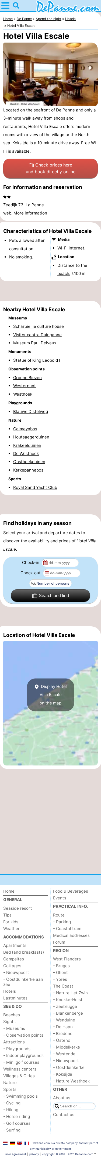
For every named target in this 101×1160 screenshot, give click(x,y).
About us (61, 1097)
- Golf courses (16, 1123)
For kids (10, 921)
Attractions (14, 1041)
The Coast (63, 986)
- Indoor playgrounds (23, 1055)
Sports (9, 1089)
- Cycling (11, 1102)
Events (59, 898)
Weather (11, 928)
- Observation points (23, 1035)
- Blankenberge (68, 1013)
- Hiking (10, 1109)
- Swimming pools (20, 1096)
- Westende (64, 1053)
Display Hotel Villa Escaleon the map (53, 695)
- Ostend (61, 1040)
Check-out (31, 572)
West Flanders (67, 959)
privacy (34, 1154)
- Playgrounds (16, 1048)
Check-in (31, 562)
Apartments (14, 945)
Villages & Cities (19, 1075)
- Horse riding (16, 1116)
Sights (9, 1021)
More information (30, 213)
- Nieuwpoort (16, 972)
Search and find (54, 595)
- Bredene (62, 1033)
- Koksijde (62, 1074)
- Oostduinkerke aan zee (23, 982)
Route (59, 915)
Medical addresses (71, 935)
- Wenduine (64, 1020)
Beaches (11, 1014)
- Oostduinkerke (69, 1067)
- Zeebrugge (65, 1006)
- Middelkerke (66, 1047)
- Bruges (61, 965)
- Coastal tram (67, 928)
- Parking (62, 921)
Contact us (63, 1114)
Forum (59, 942)
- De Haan (63, 1026)
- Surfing (11, 1130)
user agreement (15, 1154)
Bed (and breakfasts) (23, 952)
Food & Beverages (70, 891)
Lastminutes (15, 998)
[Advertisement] (50, 291)
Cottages (12, 965)
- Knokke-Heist (67, 999)
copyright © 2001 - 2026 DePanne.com (67, 1154)
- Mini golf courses (21, 1062)
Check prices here (50, 168)
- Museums (14, 1028)
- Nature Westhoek (71, 1081)
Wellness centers (19, 1069)
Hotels (9, 991)
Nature (10, 1082)
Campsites (13, 959)
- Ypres (60, 979)
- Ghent (60, 972)
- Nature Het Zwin (70, 992)
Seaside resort (17, 908)
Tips (7, 915)
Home (9, 891)
